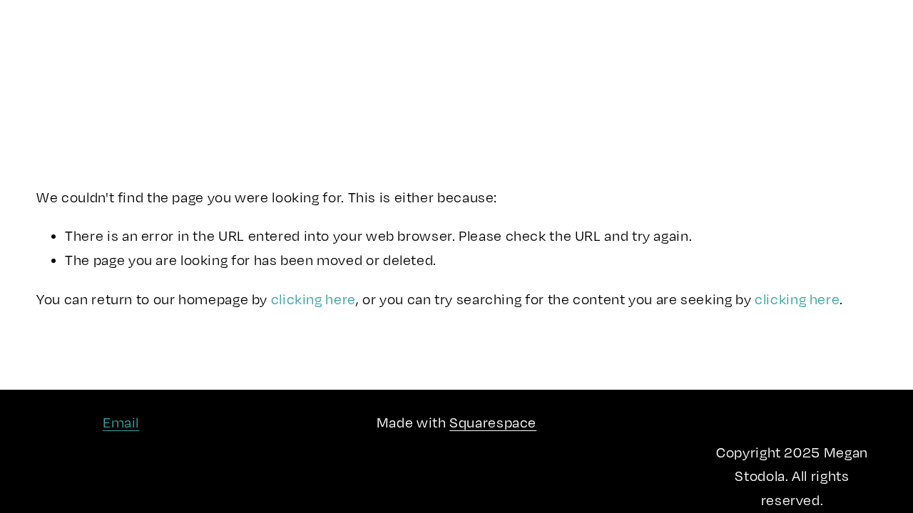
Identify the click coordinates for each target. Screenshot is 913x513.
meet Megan (130, 40)
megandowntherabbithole (456, 67)
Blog (181, 67)
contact (286, 94)
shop (226, 67)
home (55, 40)
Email (121, 422)
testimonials (138, 94)
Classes (212, 40)
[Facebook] (812, 68)
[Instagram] (782, 68)
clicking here (313, 299)
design (130, 67)
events (59, 94)
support (220, 94)
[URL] (869, 68)
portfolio (64, 67)
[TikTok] (840, 68)
